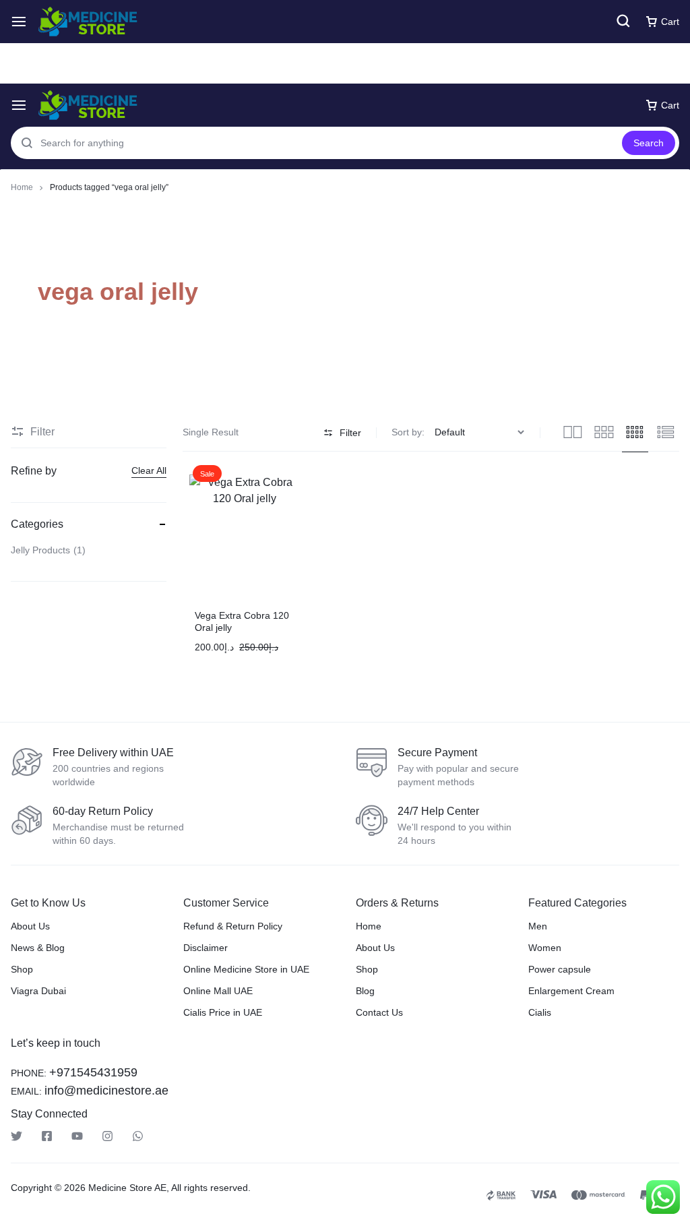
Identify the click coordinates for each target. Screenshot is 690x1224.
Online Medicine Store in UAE (246, 969)
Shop (22, 969)
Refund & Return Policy (232, 926)
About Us (30, 926)
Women (544, 947)
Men (537, 926)
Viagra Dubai (38, 990)
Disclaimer (205, 947)
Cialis (539, 1012)
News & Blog (38, 947)
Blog (365, 990)
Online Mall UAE (218, 990)
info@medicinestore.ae (106, 1090)
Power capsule (559, 969)
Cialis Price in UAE (222, 1012)
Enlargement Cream (571, 990)
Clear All (148, 470)
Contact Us (379, 1012)
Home (22, 187)
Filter (350, 432)
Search (648, 142)
